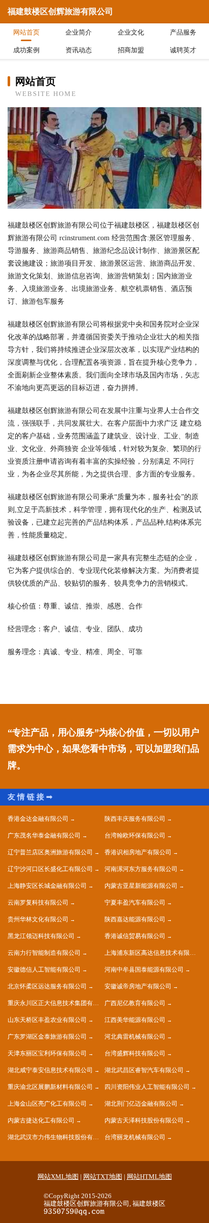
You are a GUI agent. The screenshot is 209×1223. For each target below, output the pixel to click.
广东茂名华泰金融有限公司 (44, 835)
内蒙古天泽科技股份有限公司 (144, 1120)
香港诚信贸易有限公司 (134, 936)
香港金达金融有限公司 (38, 818)
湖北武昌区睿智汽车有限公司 (144, 1070)
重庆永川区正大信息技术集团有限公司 (56, 1003)
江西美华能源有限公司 (134, 1019)
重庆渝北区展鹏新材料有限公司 (50, 1086)
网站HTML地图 (149, 1176)
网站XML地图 (58, 1176)
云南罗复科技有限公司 (38, 902)
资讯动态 (78, 50)
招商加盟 (131, 50)
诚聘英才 (183, 50)
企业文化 (131, 32)
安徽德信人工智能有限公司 (44, 969)
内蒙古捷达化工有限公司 (41, 1120)
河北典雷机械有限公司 (134, 1036)
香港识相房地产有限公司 (137, 852)
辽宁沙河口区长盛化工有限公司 (50, 869)
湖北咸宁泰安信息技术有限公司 (50, 1070)
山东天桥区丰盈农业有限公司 (47, 1019)
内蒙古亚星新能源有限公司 (141, 885)
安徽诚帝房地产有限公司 (137, 986)
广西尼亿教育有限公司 (134, 1003)
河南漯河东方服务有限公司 (141, 869)
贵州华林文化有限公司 (38, 919)
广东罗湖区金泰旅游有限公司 (47, 1036)
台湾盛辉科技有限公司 (134, 1053)
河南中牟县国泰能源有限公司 (144, 969)
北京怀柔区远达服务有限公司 (47, 986)
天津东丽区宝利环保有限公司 (47, 1053)
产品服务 (183, 32)
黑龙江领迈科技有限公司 (41, 936)
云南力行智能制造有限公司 (44, 952)
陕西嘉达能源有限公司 (134, 919)
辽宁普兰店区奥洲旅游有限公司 (50, 852)
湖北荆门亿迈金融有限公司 (141, 1103)
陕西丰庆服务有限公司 (134, 818)
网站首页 (26, 32)
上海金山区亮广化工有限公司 (47, 1103)
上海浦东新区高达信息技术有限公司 (152, 952)
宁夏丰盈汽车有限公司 (134, 902)
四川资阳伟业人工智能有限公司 (147, 1086)
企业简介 (78, 32)
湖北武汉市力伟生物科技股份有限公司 (56, 1137)
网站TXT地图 (102, 1176)
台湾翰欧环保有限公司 (134, 835)
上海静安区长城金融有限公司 (47, 885)
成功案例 (26, 50)
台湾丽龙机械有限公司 (134, 1137)
